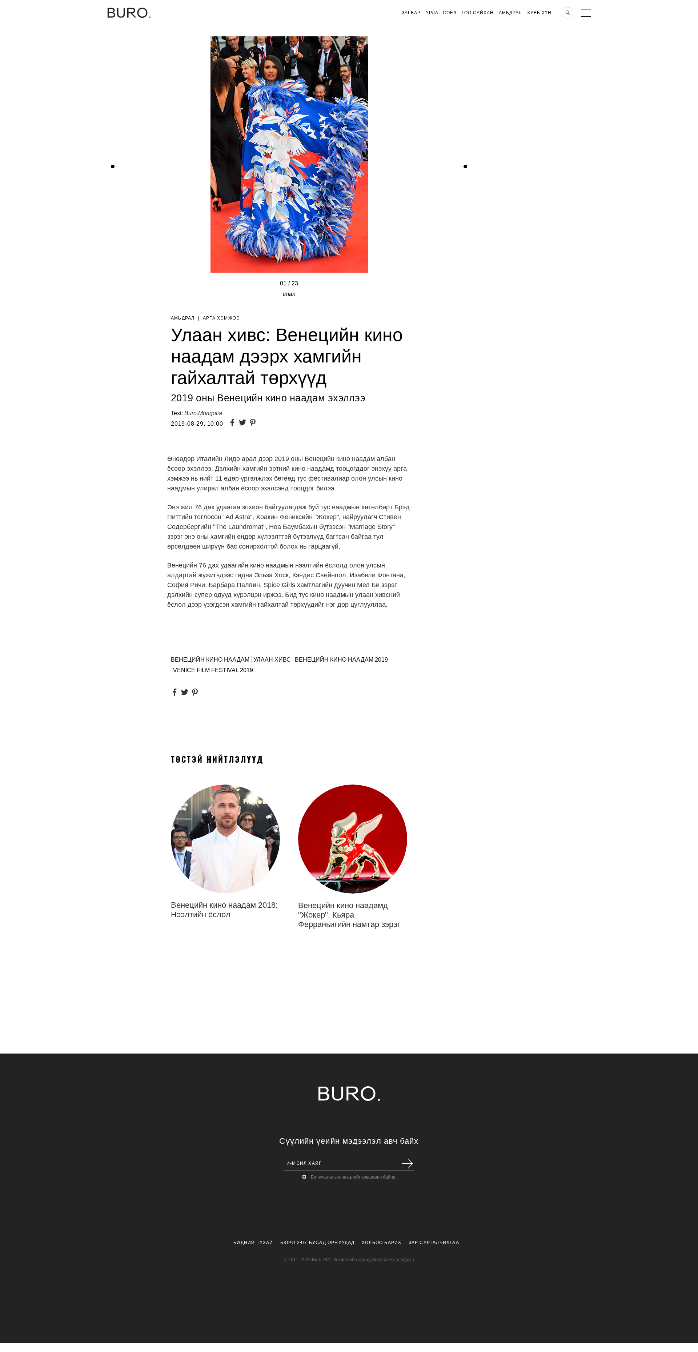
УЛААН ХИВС (272, 660)
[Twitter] (244, 423)
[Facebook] (234, 423)
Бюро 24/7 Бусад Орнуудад (317, 1242)
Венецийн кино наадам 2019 (341, 660)
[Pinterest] (254, 423)
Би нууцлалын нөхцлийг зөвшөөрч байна (353, 1177)
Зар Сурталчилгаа (434, 1242)
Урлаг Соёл (441, 12)
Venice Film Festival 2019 (213, 670)
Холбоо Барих (381, 1242)
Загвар (411, 12)
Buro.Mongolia (203, 413)
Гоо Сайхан (478, 12)
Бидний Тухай (253, 1242)
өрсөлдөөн (183, 546)
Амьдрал (510, 12)
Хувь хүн (539, 12)
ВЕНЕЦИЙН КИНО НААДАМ (210, 660)
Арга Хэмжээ (221, 318)
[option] (289, 288)
